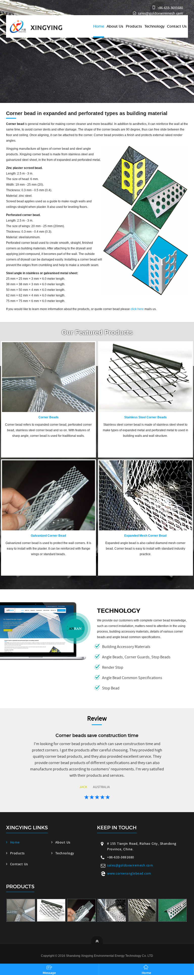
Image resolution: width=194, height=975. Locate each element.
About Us (115, 26)
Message (49, 973)
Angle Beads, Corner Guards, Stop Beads (136, 657)
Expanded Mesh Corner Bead (145, 535)
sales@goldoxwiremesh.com (160, 13)
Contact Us (177, 26)
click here (137, 309)
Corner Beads (48, 417)
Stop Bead (110, 688)
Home (98, 26)
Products (134, 26)
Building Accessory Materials (126, 646)
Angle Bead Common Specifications (132, 677)
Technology (154, 26)
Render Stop (112, 667)
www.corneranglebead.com (129, 873)
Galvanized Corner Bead (48, 535)
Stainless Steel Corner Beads (145, 417)
